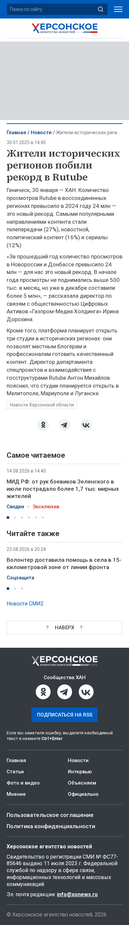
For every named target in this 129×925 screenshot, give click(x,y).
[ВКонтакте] (86, 425)
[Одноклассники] (43, 425)
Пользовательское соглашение (50, 815)
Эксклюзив (46, 507)
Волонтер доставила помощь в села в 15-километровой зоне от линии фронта (64, 563)
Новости (41, 132)
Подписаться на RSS (64, 715)
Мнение (16, 794)
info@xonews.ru (77, 894)
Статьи (15, 772)
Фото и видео (23, 783)
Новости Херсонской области (42, 404)
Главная (16, 132)
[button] (8, 517)
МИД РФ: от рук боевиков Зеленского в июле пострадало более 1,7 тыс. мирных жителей (63, 488)
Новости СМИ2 (25, 603)
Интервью (80, 772)
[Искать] (101, 9)
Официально (83, 794)
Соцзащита (20, 578)
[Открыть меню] (118, 9)
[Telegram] (64, 425)
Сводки (15, 507)
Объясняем (82, 783)
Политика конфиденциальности (51, 826)
